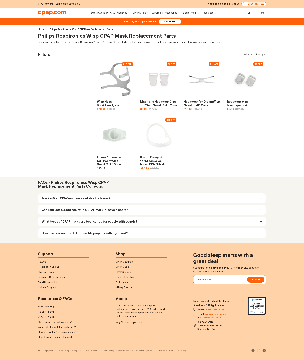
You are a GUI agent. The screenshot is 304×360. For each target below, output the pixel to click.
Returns (42, 261)
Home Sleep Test (125, 277)
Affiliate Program (47, 287)
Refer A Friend (46, 311)
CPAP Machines (124, 261)
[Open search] (248, 12)
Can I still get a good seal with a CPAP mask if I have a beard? (85, 209)
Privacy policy (77, 350)
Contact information (124, 350)
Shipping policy (107, 350)
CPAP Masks (122, 266)
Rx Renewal (122, 282)
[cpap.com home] (52, 12)
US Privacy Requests (164, 350)
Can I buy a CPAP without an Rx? (55, 322)
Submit (256, 279)
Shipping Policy (46, 272)
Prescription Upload (48, 266)
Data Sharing (181, 350)
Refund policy (63, 350)
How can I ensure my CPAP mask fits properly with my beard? (85, 233)
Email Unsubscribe (48, 282)
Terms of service (92, 350)
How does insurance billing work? (56, 337)
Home (41, 29)
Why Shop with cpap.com (129, 322)
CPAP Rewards (46, 316)
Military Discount (124, 287)
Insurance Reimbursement (52, 277)
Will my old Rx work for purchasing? (57, 327)
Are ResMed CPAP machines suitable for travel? (76, 198)
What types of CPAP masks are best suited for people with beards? (89, 221)
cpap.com (49, 350)
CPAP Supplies (124, 272)
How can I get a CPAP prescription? (57, 332)
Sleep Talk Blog (46, 306)
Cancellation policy (143, 350)
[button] (261, 54)
